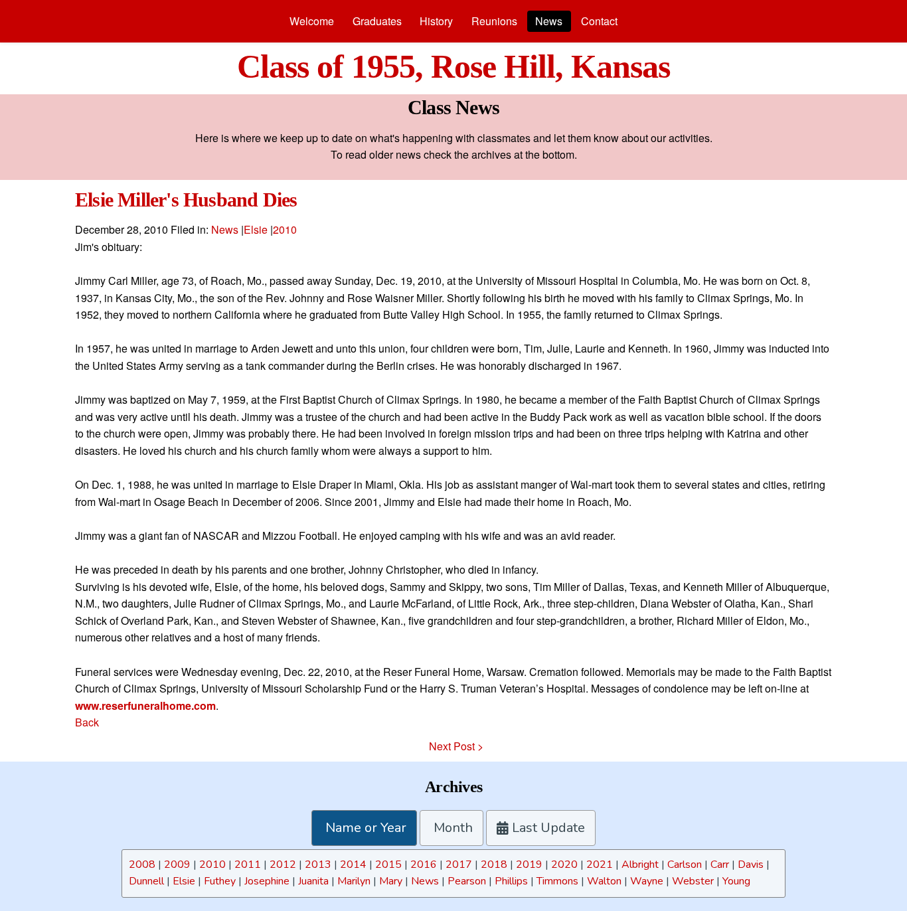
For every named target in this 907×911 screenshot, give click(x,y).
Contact (599, 21)
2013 (318, 864)
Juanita (313, 881)
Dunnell (146, 881)
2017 (459, 864)
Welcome (311, 21)
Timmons (557, 881)
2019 (529, 864)
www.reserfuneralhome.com (145, 705)
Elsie (256, 229)
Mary (390, 881)
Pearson (467, 881)
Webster (693, 881)
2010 (285, 229)
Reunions (494, 21)
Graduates (377, 21)
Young (736, 881)
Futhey (220, 881)
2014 (353, 864)
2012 (283, 864)
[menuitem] (312, 21)
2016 (423, 864)
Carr (719, 864)
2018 (494, 864)
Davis (751, 864)
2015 (388, 864)
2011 (247, 864)
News (548, 21)
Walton (604, 881)
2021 (599, 864)
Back (87, 722)
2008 (142, 864)
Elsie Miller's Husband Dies (186, 199)
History (436, 21)
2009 (177, 864)
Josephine (266, 881)
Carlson (684, 864)
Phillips (511, 881)
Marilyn (354, 881)
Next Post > (456, 746)
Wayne (646, 881)
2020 (564, 864)
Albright (640, 864)
